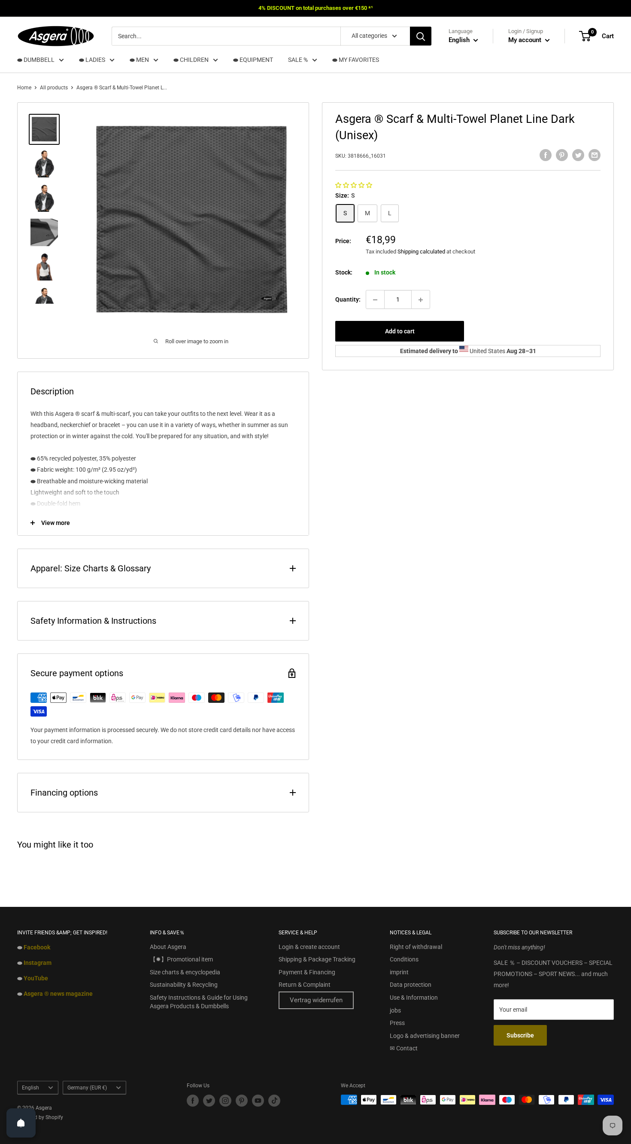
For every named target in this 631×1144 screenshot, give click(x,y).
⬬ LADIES (92, 59)
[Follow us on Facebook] (193, 1101)
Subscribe (520, 1035)
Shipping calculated (421, 252)
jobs (395, 1010)
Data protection (410, 984)
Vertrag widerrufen (316, 1000)
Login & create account (309, 946)
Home (24, 88)
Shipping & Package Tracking (317, 959)
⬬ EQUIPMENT (253, 59)
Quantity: (348, 299)
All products (54, 88)
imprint (399, 972)
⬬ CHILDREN (191, 59)
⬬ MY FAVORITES (355, 59)
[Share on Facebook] (546, 155)
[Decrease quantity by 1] (375, 300)
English (30, 1088)
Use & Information (414, 997)
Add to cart (400, 331)
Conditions (404, 959)
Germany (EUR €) (87, 1088)
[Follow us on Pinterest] (242, 1101)
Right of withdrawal (416, 946)
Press (397, 1022)
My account (525, 40)
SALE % (298, 59)
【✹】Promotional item (181, 959)
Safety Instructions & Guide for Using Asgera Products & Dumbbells (199, 1002)
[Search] (420, 36)
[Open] (21, 1123)
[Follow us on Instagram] (225, 1101)
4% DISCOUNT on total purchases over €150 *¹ (315, 8)
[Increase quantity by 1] (421, 300)
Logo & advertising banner (425, 1035)
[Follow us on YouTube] (258, 1101)
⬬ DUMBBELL (36, 59)
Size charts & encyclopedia (185, 972)
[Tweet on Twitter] (578, 155)
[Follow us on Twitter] (209, 1101)
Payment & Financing (307, 972)
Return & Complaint (305, 984)
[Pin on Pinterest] (562, 155)
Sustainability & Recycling (184, 984)
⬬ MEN (139, 59)
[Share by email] (595, 155)
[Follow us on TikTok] (274, 1101)
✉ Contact (404, 1048)
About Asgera (168, 946)
